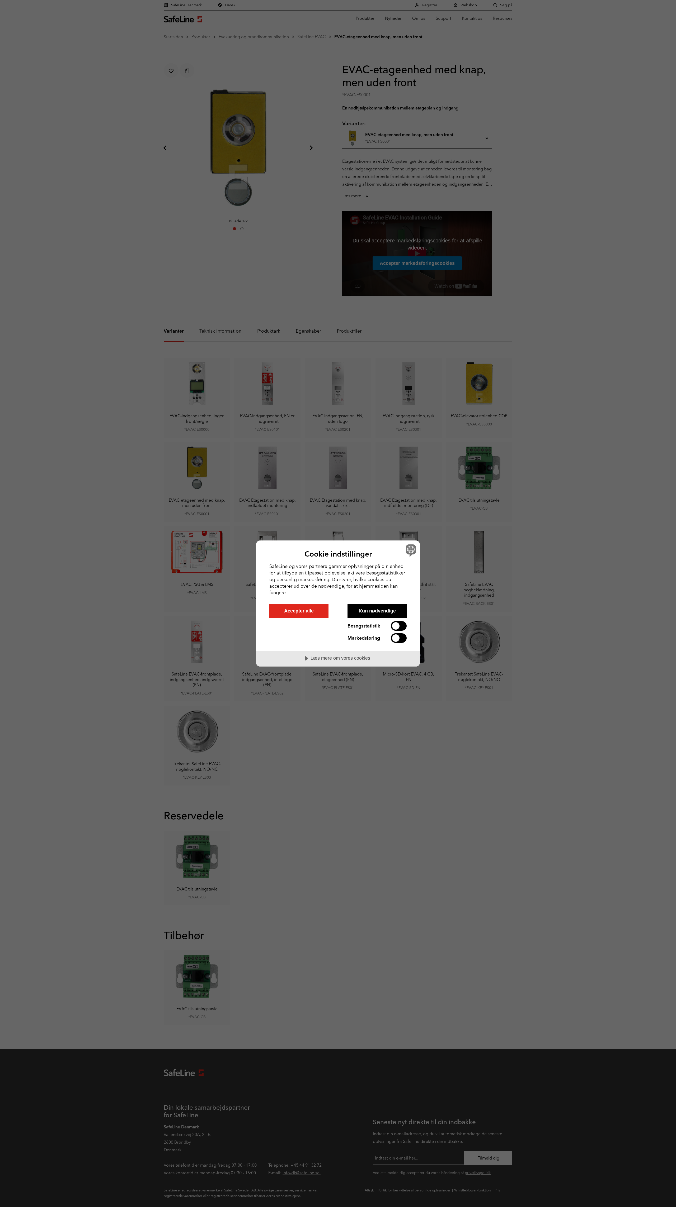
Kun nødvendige (377, 611)
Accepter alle (299, 611)
